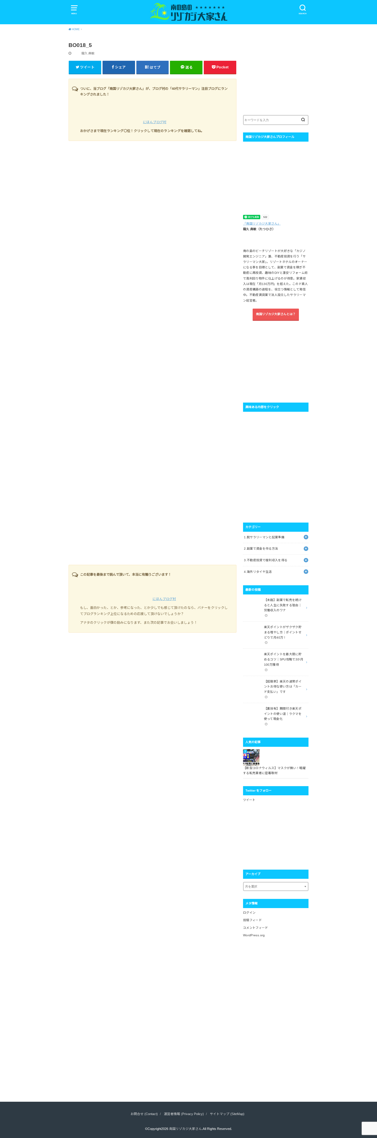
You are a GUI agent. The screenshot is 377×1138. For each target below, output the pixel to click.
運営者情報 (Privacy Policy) (184, 1114)
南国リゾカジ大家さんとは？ (276, 314)
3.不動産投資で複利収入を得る (265, 560)
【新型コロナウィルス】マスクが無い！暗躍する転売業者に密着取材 (274, 770)
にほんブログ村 (154, 122)
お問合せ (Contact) (144, 1114)
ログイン (249, 912)
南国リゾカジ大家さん (185, 1129)
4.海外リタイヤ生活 (258, 571)
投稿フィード (252, 920)
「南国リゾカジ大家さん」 (262, 223)
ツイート (249, 800)
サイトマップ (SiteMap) (227, 1114)
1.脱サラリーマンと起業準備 (264, 537)
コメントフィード (255, 928)
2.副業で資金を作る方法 (261, 548)
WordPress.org (254, 935)
